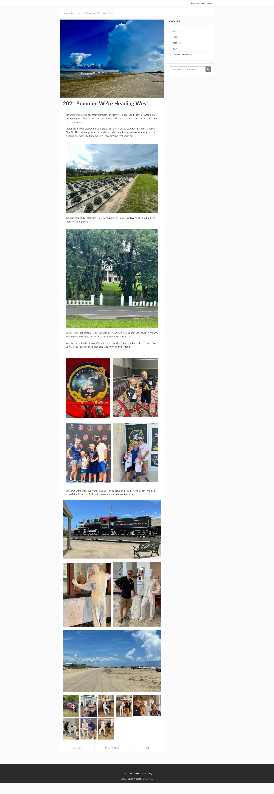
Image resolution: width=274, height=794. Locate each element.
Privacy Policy (146, 773)
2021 (146, 748)
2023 (175, 43)
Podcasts (209, 3)
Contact (125, 773)
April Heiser (77, 748)
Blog (203, 3)
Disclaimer (134, 773)
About (198, 3)
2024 (175, 48)
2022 (175, 37)
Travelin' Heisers (181, 54)
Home (193, 3)
